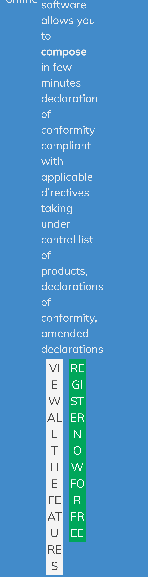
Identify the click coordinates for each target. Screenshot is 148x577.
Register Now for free (77, 450)
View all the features (54, 467)
